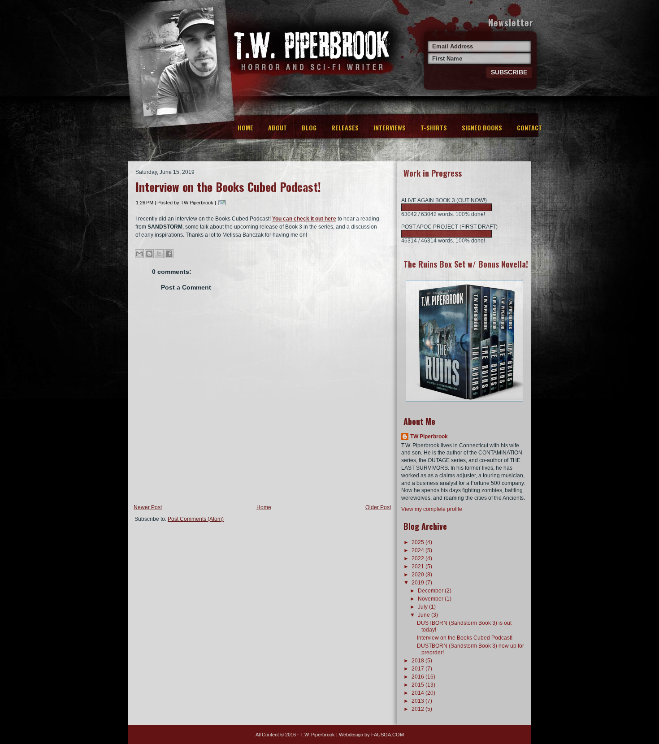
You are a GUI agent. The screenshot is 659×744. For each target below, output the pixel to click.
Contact (529, 127)
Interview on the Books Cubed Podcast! (228, 186)
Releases (345, 127)
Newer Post (148, 507)
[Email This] (139, 253)
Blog (309, 127)
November (431, 599)
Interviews (389, 127)
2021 (418, 566)
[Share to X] (159, 253)
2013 (418, 701)
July (423, 607)
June (424, 615)
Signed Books (482, 127)
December (431, 591)
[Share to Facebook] (169, 253)
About (277, 127)
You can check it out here (304, 219)
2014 (418, 693)
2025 (418, 542)
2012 (418, 709)
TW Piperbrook (429, 436)
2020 (418, 574)
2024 (418, 550)
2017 (418, 669)
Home (245, 127)
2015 (418, 685)
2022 (418, 558)
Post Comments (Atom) (196, 519)
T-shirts (434, 127)
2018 (418, 660)
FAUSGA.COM (387, 734)
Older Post (378, 507)
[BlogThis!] (149, 253)
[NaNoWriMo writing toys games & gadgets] (464, 207)
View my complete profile (431, 509)
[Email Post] (221, 202)
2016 (418, 677)
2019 (418, 583)
